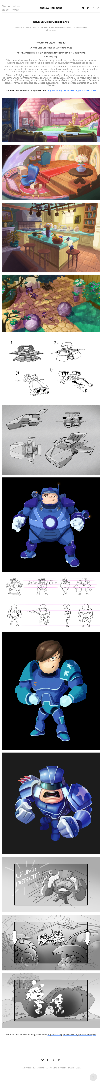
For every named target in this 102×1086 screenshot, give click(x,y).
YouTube (5, 10)
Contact (15, 10)
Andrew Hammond (51, 8)
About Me (6, 6)
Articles (16, 6)
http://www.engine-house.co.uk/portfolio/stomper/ (72, 90)
